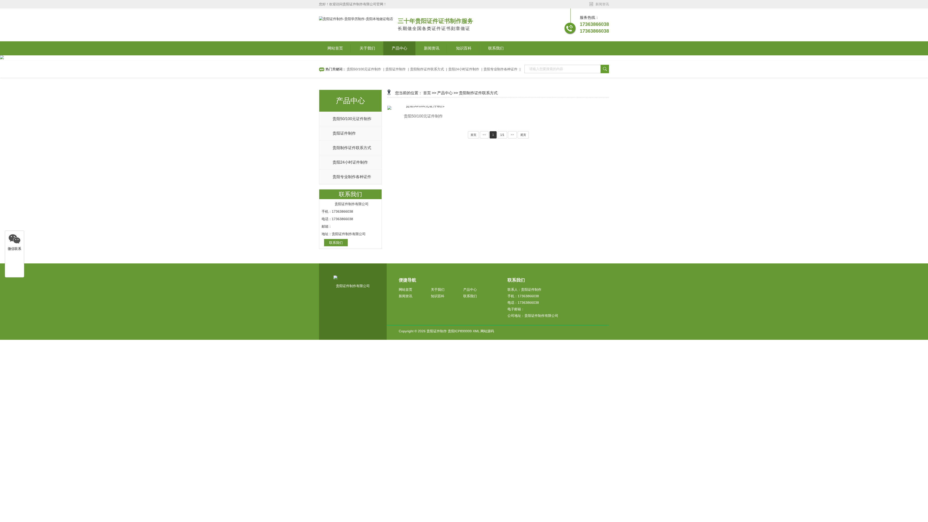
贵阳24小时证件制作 (463, 69)
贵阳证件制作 (395, 69)
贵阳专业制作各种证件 (500, 69)
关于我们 (367, 48)
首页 (427, 93)
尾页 (523, 135)
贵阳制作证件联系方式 (427, 69)
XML (476, 331)
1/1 (502, 135)
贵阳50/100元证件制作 (364, 69)
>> (512, 135)
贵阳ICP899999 (460, 331)
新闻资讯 (431, 48)
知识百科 (463, 48)
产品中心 (399, 48)
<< (484, 135)
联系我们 (496, 48)
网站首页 (335, 48)
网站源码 (487, 331)
